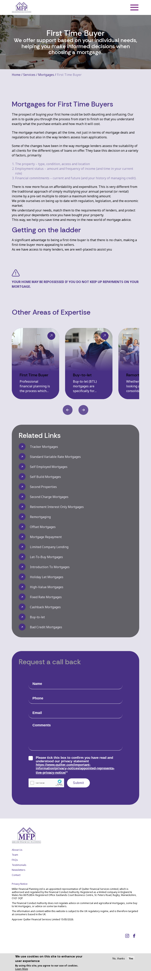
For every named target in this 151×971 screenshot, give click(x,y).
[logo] (21, 7)
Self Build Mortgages (45, 477)
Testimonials (19, 865)
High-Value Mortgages (46, 587)
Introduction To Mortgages (50, 567)
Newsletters (18, 870)
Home (16, 75)
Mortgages (46, 75)
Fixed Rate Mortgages (46, 597)
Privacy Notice (20, 884)
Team (15, 854)
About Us (17, 850)
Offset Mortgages (43, 527)
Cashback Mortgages (45, 607)
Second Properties (43, 487)
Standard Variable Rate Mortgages (55, 457)
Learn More (21, 968)
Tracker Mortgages (44, 447)
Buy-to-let (37, 617)
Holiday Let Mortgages (46, 577)
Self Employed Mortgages (48, 467)
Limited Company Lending (49, 547)
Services (29, 75)
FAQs (15, 860)
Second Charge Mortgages (49, 497)
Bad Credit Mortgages (46, 627)
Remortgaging (40, 517)
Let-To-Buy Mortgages (46, 557)
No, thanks (118, 958)
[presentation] (68, 410)
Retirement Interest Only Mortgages (57, 507)
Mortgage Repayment (46, 537)
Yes (131, 958)
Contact (16, 875)
